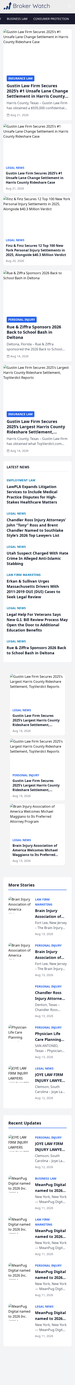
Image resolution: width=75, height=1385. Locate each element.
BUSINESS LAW (17, 19)
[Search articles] (70, 6)
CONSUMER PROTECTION (51, 19)
